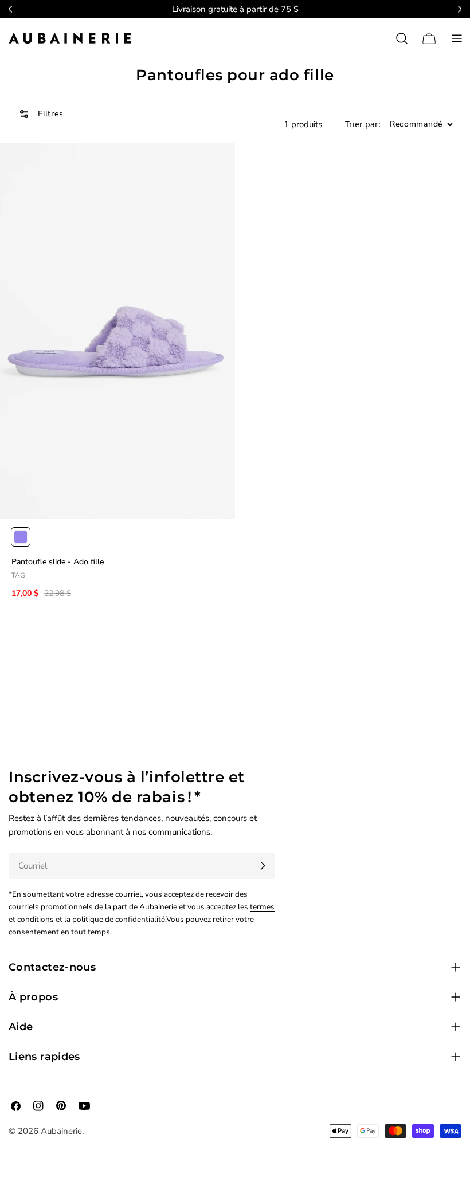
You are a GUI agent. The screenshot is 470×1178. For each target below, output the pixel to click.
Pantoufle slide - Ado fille (57, 561)
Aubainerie (61, 1131)
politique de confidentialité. (119, 919)
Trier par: (363, 124)
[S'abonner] (262, 865)
